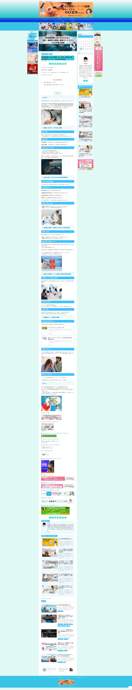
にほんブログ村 (44, 442)
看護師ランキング (44, 430)
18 (81, 46)
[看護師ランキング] (47, 429)
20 (85, 46)
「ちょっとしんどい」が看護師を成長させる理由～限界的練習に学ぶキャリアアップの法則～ (65, 631)
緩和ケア (50, 598)
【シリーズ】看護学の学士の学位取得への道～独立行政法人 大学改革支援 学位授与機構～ (66, 550)
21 (87, 46)
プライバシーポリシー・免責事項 (75, 677)
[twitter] (50, 64)
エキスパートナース (45, 598)
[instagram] (84, 81)
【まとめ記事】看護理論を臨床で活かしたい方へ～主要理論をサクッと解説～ (66, 575)
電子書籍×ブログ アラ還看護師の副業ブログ (66, 679)
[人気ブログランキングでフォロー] (49, 436)
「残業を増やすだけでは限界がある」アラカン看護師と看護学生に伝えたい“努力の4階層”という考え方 (65, 617)
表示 (59, 92)
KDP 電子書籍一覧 (60, 677)
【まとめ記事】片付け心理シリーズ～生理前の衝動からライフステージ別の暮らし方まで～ (66, 587)
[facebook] (53, 64)
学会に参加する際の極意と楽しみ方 (64, 604)
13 (85, 43)
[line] (63, 64)
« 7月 (79, 53)
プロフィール (49, 677)
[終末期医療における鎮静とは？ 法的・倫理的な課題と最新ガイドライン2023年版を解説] (58, 64)
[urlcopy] (65, 64)
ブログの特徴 (54, 677)
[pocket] (55, 64)
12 (83, 43)
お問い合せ (83, 677)
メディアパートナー (67, 677)
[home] (87, 81)
